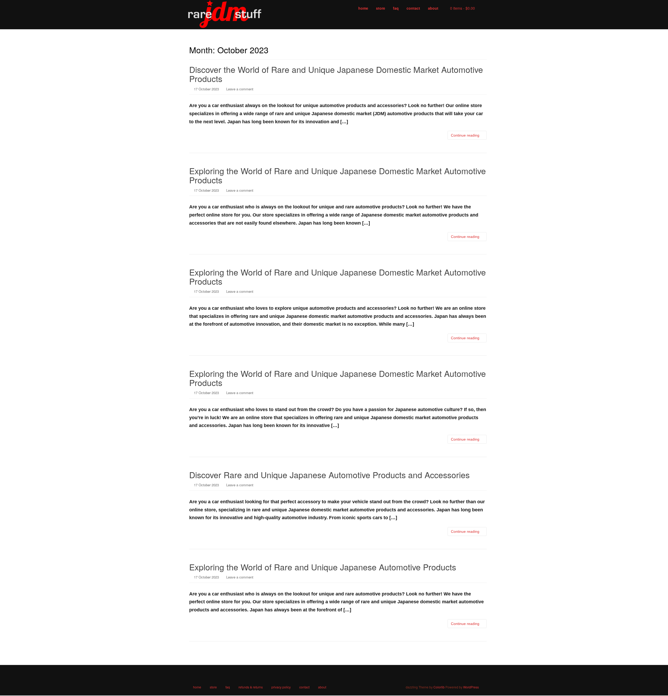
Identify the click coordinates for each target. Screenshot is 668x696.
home (197, 687)
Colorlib (439, 687)
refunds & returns (250, 687)
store (213, 687)
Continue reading (465, 135)
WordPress (471, 687)
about (322, 687)
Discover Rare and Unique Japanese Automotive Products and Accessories (329, 475)
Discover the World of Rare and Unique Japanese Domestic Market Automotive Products (336, 73)
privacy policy (281, 687)
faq (227, 687)
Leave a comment (239, 88)
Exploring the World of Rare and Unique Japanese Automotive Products (322, 567)
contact (304, 687)
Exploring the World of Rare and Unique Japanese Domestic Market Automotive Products (337, 175)
